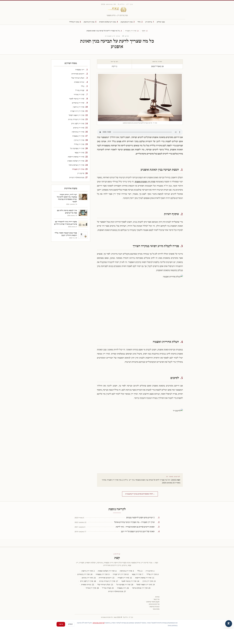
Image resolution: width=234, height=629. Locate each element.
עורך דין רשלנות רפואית (108, 22)
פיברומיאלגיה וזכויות (76, 178)
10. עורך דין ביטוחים (84, 574)
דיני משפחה (79, 70)
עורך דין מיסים (78, 128)
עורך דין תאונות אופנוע (145, 182)
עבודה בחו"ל (79, 90)
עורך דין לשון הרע (77, 124)
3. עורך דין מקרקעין (127, 571)
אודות (157, 597)
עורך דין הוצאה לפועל (76, 115)
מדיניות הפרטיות (98, 623)
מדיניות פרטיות (154, 604)
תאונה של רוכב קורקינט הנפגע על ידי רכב (138, 531)
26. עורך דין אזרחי (92, 588)
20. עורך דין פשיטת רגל (124, 585)
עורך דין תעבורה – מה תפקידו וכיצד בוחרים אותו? (134, 522)
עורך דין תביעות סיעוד (76, 165)
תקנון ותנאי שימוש (152, 602)
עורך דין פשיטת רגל (77, 148)
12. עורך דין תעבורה (125, 578)
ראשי (143, 31)
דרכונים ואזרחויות (78, 74)
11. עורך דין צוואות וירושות (144, 578)
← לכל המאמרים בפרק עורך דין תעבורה (140, 494)
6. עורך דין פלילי (152, 574)
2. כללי (139, 571)
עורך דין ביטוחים (78, 103)
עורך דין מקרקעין (128, 22)
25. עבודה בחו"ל (108, 588)
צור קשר (156, 599)
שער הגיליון (161, 22)
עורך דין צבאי (79, 153)
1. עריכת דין (150, 571)
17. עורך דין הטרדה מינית (108, 581)
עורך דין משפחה (78, 136)
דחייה (70, 624)
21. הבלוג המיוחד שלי (105, 585)
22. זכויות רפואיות (87, 585)
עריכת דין (149, 22)
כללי (139, 22)
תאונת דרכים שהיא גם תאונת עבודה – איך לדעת (135, 527)
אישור (60, 624)
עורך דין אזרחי (79, 95)
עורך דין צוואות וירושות (76, 157)
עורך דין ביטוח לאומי (76, 99)
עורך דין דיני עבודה (77, 111)
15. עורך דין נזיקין (149, 581)
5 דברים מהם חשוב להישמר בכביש (140, 518)
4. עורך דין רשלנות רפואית (107, 571)
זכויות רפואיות (79, 82)
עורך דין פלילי (75, 22)
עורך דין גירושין (90, 22)
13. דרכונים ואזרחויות (106, 578)
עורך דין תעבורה (130, 31)
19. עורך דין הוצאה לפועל (145, 585)
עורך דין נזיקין (79, 140)
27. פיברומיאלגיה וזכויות (117, 591)
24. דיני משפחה (123, 588)
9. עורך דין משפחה (102, 574)
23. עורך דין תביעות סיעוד (141, 588)
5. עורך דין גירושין (88, 571)
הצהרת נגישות (154, 606)
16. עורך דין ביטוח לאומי (130, 581)
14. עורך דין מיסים (89, 578)
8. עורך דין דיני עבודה (120, 574)
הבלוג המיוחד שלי (77, 78)
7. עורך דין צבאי (137, 574)
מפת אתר (156, 609)
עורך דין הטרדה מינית (76, 119)
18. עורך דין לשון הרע (88, 581)
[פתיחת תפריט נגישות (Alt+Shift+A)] (228, 623)
